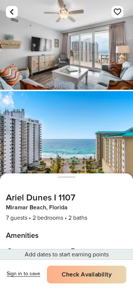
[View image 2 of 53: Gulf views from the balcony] (66, 136)
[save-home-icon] (117, 12)
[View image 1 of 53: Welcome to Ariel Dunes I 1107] (66, 45)
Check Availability (87, 274)
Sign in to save (23, 273)
